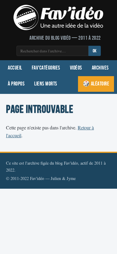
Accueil (15, 67)
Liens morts (45, 83)
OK (95, 51)
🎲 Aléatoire (96, 83)
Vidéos (76, 67)
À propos (16, 83)
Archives (100, 67)
